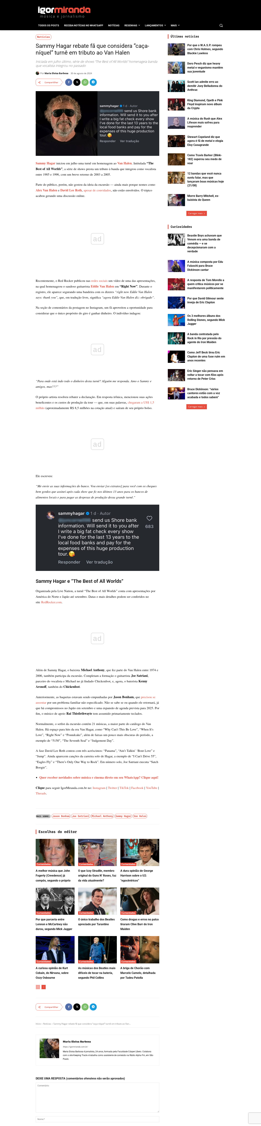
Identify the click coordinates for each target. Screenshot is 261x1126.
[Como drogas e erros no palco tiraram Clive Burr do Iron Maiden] (139, 901)
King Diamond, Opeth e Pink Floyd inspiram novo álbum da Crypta (205, 104)
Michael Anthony (102, 816)
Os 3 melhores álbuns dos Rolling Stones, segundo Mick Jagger (206, 320)
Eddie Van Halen (102, 286)
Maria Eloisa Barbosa (56, 73)
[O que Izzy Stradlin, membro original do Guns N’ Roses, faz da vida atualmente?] (97, 852)
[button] (221, 25)
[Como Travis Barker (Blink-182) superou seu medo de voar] (176, 159)
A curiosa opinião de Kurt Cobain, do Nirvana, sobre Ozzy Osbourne (52, 972)
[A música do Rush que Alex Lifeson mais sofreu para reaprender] (176, 123)
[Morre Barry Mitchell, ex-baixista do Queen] (176, 200)
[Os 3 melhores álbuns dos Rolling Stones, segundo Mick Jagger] (176, 320)
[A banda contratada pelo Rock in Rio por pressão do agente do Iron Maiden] (176, 338)
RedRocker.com (51, 602)
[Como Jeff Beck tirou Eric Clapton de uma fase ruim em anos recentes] (176, 357)
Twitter (112, 788)
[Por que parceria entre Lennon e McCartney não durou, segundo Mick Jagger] (55, 901)
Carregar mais (195, 213)
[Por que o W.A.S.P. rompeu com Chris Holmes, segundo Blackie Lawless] (176, 49)
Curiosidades (44, 864)
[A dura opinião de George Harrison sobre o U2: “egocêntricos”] (139, 852)
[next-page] (43, 987)
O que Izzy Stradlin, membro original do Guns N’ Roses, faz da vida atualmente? (97, 875)
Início (38, 1023)
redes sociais (99, 280)
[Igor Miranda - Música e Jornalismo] (64, 12)
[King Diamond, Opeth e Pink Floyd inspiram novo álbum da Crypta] (176, 104)
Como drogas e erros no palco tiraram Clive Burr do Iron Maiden (139, 924)
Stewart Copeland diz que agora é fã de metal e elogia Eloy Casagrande (205, 141)
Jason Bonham (61, 816)
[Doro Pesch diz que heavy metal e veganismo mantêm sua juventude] (176, 68)
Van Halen (124, 163)
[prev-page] (38, 987)
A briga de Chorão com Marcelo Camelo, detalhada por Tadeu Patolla (138, 972)
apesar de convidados (97, 190)
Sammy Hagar (45, 163)
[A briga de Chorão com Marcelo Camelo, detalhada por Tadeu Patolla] (139, 949)
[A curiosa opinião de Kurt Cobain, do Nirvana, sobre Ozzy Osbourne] (55, 949)
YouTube (151, 788)
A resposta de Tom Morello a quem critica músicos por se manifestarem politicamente (205, 284)
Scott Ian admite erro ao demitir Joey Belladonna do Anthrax (204, 86)
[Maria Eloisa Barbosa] (38, 73)
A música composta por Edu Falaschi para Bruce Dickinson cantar (205, 266)
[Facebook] (68, 82)
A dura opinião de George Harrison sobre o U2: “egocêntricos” (136, 875)
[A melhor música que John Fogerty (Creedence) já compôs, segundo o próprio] (55, 852)
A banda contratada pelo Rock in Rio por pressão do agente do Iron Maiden (204, 338)
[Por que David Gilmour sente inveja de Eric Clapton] (176, 303)
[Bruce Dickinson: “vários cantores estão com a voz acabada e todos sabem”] (176, 393)
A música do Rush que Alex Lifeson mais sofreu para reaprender (204, 122)
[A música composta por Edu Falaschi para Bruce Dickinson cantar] (176, 266)
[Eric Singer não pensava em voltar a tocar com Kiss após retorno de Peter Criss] (176, 375)
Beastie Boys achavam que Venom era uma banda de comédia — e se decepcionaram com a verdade (204, 243)
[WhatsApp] (85, 82)
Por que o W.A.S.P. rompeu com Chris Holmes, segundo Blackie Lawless (205, 49)
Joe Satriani (80, 816)
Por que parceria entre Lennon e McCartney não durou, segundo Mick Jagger (54, 924)
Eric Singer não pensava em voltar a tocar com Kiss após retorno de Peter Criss (205, 375)
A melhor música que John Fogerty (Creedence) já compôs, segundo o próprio (53, 875)
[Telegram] (93, 82)
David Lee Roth (71, 190)
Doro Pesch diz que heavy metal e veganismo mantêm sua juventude (205, 67)
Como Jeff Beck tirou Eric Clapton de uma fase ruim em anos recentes (206, 356)
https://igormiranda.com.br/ (75, 1047)
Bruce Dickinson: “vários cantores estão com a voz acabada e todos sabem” (203, 393)
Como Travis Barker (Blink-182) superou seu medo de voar (204, 159)
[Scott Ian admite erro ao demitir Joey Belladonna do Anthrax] (176, 86)
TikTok (124, 788)
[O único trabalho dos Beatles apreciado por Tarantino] (97, 901)
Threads (41, 793)
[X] (76, 82)
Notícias (43, 37)
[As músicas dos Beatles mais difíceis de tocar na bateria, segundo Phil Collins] (97, 949)
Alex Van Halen (46, 190)
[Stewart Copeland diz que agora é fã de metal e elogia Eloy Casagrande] (176, 141)
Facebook (137, 788)
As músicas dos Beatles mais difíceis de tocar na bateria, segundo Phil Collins (96, 972)
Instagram (99, 788)
